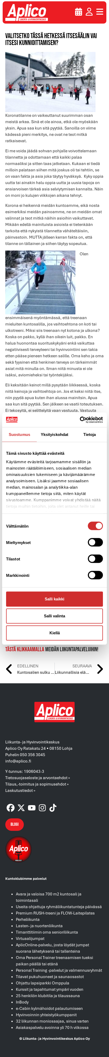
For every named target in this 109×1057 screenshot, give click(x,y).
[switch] (95, 542)
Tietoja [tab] (89, 434)
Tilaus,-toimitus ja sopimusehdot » (37, 784)
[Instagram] (42, 807)
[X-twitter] (21, 807)
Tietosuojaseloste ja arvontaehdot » (37, 777)
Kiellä (54, 633)
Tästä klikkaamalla (24, 649)
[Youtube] (31, 807)
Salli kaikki (54, 599)
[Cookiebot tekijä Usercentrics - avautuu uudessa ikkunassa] (80, 419)
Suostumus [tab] (19, 434)
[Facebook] (10, 807)
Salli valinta (54, 616)
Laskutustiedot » (20, 790)
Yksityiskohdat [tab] (54, 434)
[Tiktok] (53, 807)
